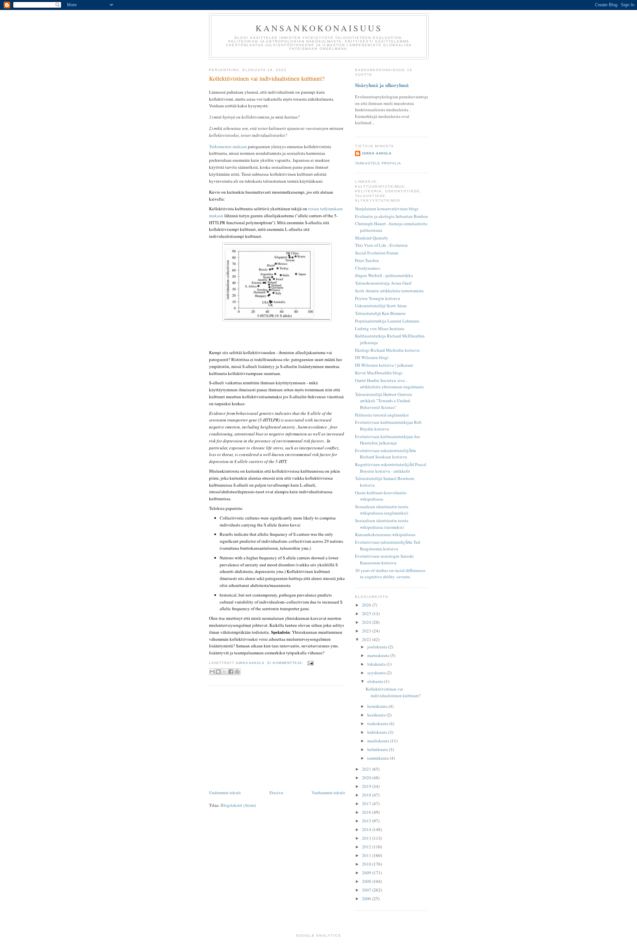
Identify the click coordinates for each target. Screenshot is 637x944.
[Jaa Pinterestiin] (237, 671)
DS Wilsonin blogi (372, 357)
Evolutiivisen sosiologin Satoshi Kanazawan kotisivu (384, 559)
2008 (367, 881)
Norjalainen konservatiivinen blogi (386, 209)
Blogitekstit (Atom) (238, 805)
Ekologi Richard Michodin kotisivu (387, 350)
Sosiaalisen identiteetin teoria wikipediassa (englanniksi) (381, 510)
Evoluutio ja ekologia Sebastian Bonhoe (391, 216)
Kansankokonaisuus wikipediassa (385, 534)
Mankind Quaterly (371, 238)
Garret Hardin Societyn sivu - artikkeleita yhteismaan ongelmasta (389, 383)
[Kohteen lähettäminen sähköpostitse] (212, 671)
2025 (367, 613)
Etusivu (276, 793)
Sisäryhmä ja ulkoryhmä (382, 85)
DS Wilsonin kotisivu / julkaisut (384, 365)
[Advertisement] (277, 738)
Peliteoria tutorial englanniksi (382, 415)
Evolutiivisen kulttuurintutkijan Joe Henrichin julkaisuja (387, 439)
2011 (367, 855)
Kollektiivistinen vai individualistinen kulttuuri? (266, 78)
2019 (367, 786)
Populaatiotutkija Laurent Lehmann (387, 321)
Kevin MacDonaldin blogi (378, 373)
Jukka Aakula (376, 153)
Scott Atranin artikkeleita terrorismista (389, 291)
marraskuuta (378, 655)
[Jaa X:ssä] (224, 671)
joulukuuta (377, 647)
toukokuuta (378, 723)
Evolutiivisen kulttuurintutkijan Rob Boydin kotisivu (388, 425)
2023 (367, 631)
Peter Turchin (367, 260)
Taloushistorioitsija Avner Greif (383, 283)
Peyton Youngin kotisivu (377, 298)
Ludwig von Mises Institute (379, 328)
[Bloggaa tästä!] (218, 671)
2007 (367, 890)
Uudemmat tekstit (225, 793)
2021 (367, 769)
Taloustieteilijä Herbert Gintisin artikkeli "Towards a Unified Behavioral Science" (383, 400)
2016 (367, 812)
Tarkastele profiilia (378, 163)
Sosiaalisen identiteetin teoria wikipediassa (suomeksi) (381, 524)
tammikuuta (378, 758)
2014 (367, 829)
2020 (367, 778)
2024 (367, 622)
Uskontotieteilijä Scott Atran (381, 306)
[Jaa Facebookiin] (231, 671)
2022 (367, 639)
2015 (367, 821)
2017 (367, 803)
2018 (367, 795)
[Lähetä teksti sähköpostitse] (310, 663)
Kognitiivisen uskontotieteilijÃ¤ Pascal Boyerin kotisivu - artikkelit (390, 467)
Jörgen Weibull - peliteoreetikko (384, 275)
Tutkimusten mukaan (228, 146)
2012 (367, 847)
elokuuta (375, 681)
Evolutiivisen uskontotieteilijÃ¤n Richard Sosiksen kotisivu (385, 453)
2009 (367, 873)
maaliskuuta (378, 741)
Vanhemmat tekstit (328, 793)
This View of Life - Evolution (381, 245)
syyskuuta (377, 673)
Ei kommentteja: (285, 663)
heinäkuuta (378, 706)
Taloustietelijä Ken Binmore (380, 313)
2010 (367, 864)
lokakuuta (377, 664)
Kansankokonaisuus (318, 28)
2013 (367, 838)
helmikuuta (378, 749)
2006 (367, 898)
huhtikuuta (377, 732)
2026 (367, 605)
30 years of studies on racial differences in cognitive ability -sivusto (390, 573)
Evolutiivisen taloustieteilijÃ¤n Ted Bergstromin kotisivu (387, 545)
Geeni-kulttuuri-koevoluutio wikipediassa (380, 496)
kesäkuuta (377, 715)
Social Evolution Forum (376, 253)
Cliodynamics (367, 268)
